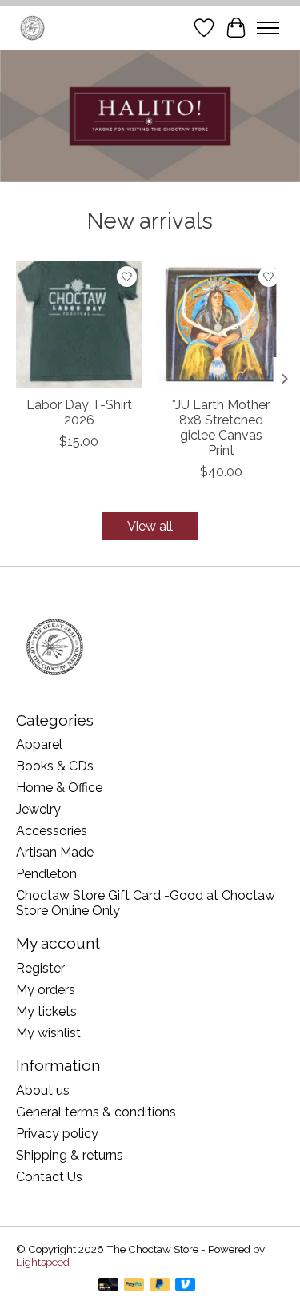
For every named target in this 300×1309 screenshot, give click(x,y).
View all (150, 526)
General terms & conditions (96, 1112)
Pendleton (46, 873)
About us (43, 1090)
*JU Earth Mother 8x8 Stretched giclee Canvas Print (221, 428)
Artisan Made (55, 852)
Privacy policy (57, 1133)
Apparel (39, 744)
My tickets (46, 1011)
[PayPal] (134, 1285)
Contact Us (49, 1176)
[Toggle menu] (268, 28)
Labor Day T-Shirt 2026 (79, 412)
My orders (45, 989)
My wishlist (48, 1032)
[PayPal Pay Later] (160, 1285)
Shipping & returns (69, 1155)
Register (40, 968)
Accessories (51, 830)
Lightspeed (43, 1261)
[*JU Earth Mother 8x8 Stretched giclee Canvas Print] (221, 324)
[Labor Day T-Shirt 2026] (79, 324)
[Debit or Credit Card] (108, 1285)
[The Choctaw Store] (32, 27)
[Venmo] (185, 1285)
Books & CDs (55, 766)
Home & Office (59, 787)
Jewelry (38, 809)
